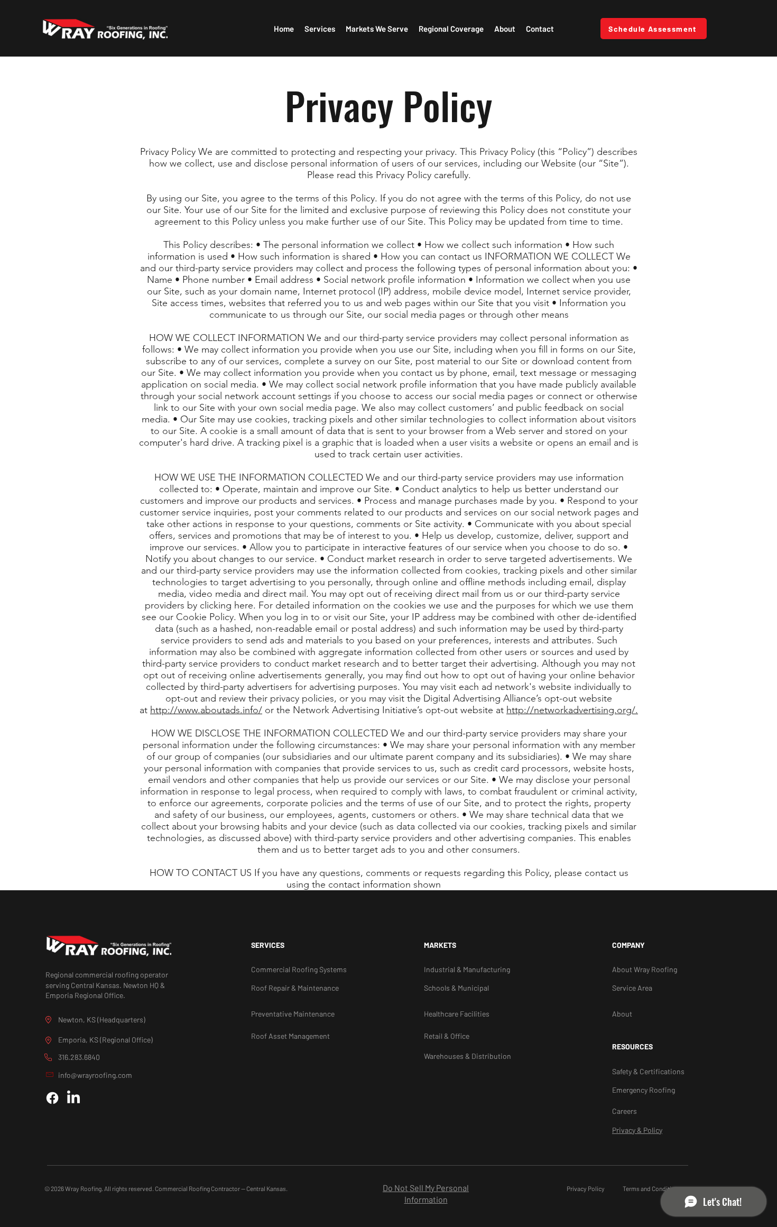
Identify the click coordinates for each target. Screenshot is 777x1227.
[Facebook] (52, 1098)
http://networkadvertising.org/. (572, 710)
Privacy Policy (586, 1188)
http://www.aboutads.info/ (206, 710)
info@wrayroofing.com (95, 1075)
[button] (319, 28)
